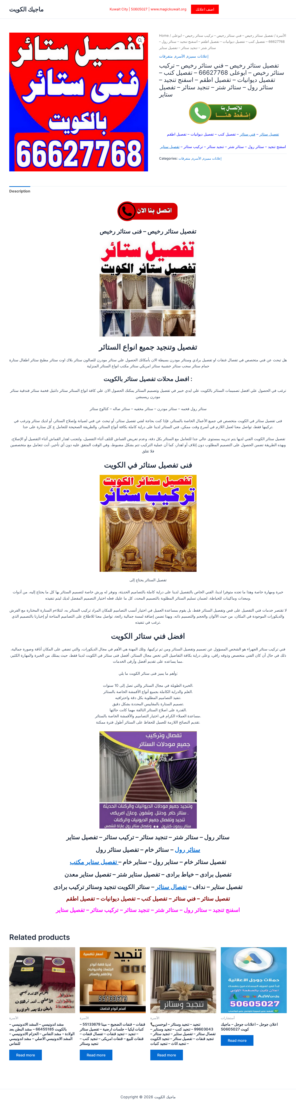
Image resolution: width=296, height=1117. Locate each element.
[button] (205, 9)
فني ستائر (247, 134)
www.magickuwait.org (168, 9)
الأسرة (281, 36)
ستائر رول (187, 849)
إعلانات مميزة (197, 56)
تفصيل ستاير (169, 146)
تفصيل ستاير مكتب (94, 861)
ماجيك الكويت (26, 9)
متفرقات (166, 56)
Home (164, 36)
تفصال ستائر (171, 886)
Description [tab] (19, 191)
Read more (25, 1055)
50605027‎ (139, 9)
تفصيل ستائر (269, 134)
